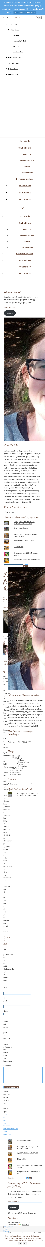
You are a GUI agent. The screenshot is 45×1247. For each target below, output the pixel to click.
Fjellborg (16, 35)
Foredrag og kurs (15, 57)
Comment (7, 1066)
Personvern (13, 74)
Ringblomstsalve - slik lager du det (27, 559)
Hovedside (12, 24)
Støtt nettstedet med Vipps (25, 13)
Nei (25, 1243)
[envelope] (7, 17)
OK (20, 1243)
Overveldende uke (21, 528)
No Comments (6, 606)
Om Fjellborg (13, 30)
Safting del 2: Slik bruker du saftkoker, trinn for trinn (24, 523)
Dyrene (16, 46)
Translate (25, 1225)
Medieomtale (18, 52)
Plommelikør (18, 547)
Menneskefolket (19, 41)
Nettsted (6, 1011)
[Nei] (42, 1240)
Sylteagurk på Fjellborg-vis (24, 540)
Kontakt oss (13, 63)
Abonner (10, 313)
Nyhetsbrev (13, 69)
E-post (5, 1001)
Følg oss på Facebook (19, 741)
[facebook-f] (4, 17)
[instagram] (6, 17)
